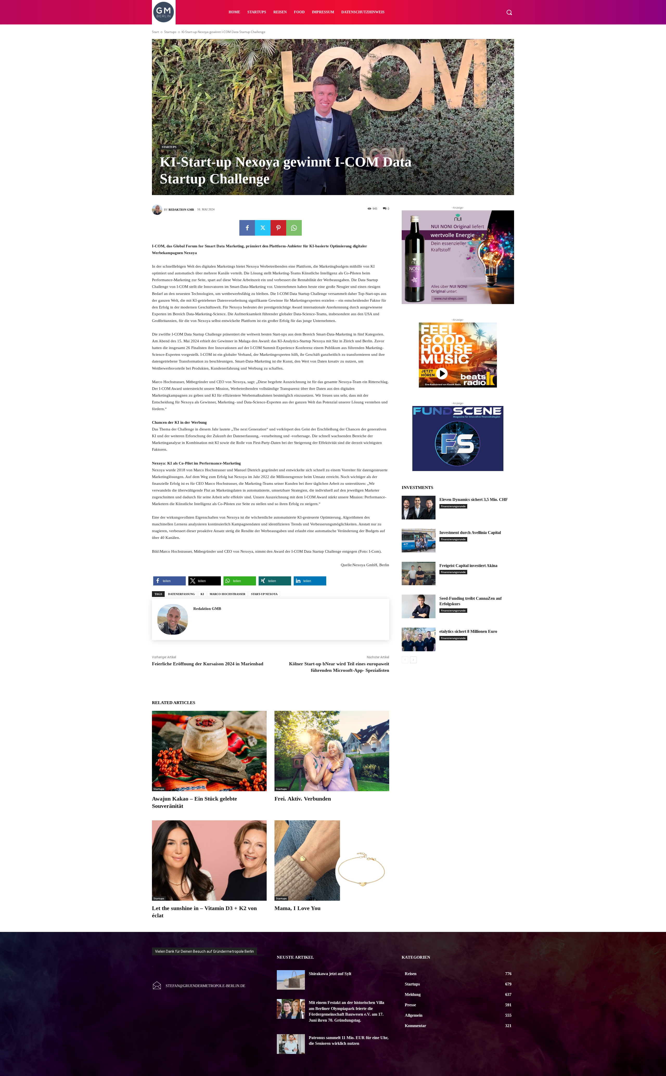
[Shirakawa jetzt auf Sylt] (291, 980)
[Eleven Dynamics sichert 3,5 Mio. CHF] (419, 507)
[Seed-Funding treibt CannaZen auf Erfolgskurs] (419, 606)
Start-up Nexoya (264, 594)
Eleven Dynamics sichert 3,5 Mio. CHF (473, 499)
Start (155, 32)
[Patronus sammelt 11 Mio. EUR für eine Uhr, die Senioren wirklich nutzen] (291, 1044)
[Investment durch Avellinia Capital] (419, 540)
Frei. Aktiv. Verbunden (302, 798)
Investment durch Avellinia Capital (470, 532)
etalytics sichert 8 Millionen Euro (468, 631)
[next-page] (413, 659)
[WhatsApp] (294, 228)
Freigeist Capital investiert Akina (468, 565)
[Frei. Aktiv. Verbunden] (331, 751)
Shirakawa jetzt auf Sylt (330, 973)
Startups (170, 32)
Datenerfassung (181, 594)
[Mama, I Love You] (331, 860)
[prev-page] (405, 659)
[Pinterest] (278, 228)
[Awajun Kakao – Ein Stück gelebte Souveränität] (209, 751)
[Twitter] (263, 228)
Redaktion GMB (181, 209)
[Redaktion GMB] (158, 209)
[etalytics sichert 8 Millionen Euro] (419, 639)
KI (202, 594)
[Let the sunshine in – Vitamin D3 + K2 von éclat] (209, 860)
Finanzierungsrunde (453, 506)
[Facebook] (247, 228)
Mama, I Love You (297, 908)
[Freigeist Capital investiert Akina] (419, 573)
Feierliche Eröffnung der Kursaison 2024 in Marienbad (207, 663)
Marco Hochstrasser (227, 594)
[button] (509, 12)
